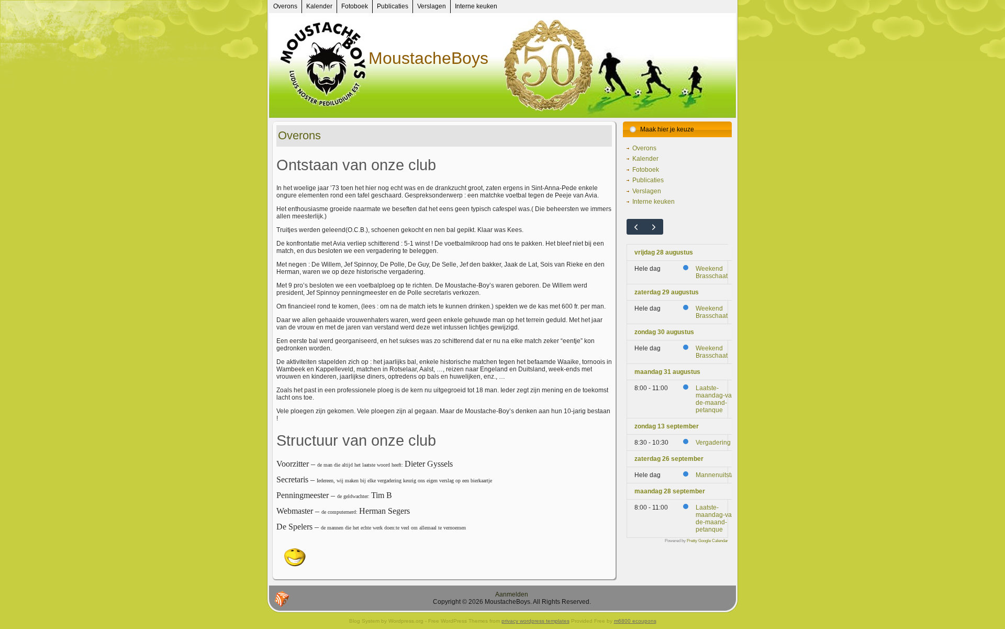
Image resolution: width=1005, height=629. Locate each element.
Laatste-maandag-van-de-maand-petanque (717, 399)
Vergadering (713, 442)
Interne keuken (653, 201)
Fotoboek (645, 169)
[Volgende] (654, 227)
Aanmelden (511, 594)
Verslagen (646, 191)
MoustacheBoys (428, 58)
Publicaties (648, 180)
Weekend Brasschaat (712, 272)
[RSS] (282, 599)
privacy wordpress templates (535, 621)
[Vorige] (636, 227)
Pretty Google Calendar (707, 540)
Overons (299, 135)
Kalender (645, 158)
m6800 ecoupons (635, 621)
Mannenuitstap (717, 475)
